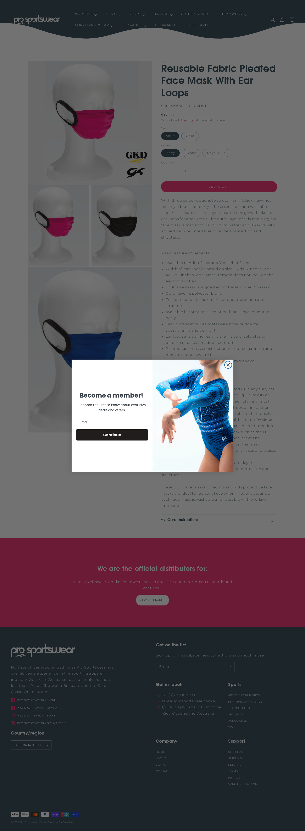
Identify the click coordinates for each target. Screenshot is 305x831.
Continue (112, 434)
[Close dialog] (228, 365)
